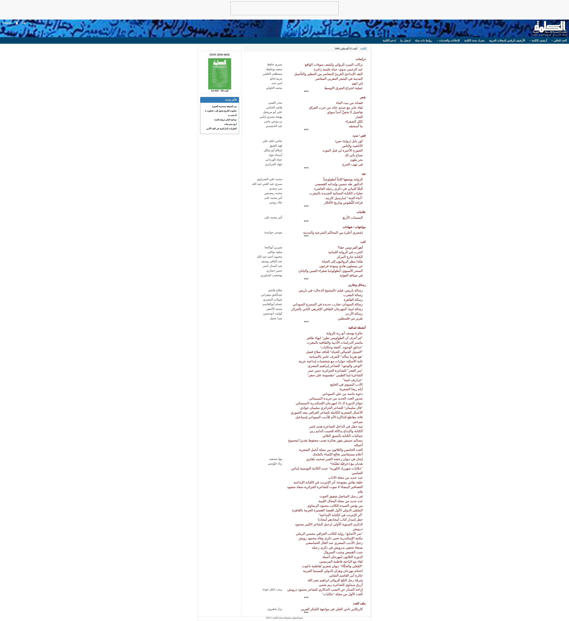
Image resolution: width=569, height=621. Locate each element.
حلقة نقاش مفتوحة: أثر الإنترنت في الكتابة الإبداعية (328, 482)
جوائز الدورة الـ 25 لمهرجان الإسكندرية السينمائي (329, 403)
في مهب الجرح (352, 164)
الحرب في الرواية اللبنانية (345, 252)
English (7, 22)
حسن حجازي (274, 270)
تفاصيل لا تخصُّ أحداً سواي (345, 112)
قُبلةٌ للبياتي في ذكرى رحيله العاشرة (338, 188)
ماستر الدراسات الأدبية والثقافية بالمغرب (335, 342)
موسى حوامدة (273, 232)
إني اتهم (357, 83)
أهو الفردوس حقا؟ (350, 247)
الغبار (359, 117)
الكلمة (363, 48)
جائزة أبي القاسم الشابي (346, 575)
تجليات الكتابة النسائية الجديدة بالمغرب (336, 193)
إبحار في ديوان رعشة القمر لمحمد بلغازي (334, 459)
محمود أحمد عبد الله (269, 256)
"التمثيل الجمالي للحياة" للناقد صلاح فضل (334, 352)
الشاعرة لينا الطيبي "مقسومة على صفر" (335, 375)
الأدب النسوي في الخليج (346, 384)
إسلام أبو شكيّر (273, 150)
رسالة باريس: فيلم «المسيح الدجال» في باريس (331, 290)
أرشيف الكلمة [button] (539, 40)
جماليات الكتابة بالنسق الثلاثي (342, 436)
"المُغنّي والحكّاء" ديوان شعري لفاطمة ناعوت (332, 566)
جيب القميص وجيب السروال (343, 552)
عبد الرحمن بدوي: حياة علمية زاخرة (338, 69)
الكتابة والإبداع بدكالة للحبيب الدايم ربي (336, 431)
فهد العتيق (276, 145)
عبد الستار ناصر (272, 265)
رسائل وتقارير (357, 284)
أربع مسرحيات (230, 124)
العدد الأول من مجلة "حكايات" (342, 594)
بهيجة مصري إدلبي (270, 116)
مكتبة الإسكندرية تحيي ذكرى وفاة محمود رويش (330, 538)
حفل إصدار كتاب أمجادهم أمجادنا (340, 519)
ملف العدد (359, 603)
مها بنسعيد (275, 458)
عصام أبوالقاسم (272, 304)
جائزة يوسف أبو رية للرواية (344, 333)
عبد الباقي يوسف (271, 261)
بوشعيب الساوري (271, 275)
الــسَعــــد (232, 115)
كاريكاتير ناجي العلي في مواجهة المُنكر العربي (332, 609)
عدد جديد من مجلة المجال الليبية (340, 501)
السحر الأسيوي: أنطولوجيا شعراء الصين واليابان (330, 271)
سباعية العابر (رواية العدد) (225, 120)
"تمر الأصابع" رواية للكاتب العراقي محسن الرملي (329, 533)
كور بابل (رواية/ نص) (349, 141)
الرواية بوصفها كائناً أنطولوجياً (343, 179)
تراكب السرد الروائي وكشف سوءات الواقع (334, 64)
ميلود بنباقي (275, 251)
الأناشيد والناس (352, 146)
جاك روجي (275, 202)
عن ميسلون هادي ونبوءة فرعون (341, 266)
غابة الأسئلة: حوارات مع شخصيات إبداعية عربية (331, 361)
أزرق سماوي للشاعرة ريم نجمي (341, 585)
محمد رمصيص (273, 193)
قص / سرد (359, 135)
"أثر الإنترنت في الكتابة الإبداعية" (340, 515)
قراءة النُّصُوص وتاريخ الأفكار (343, 202)
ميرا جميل (276, 318)
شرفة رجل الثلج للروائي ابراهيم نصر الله (335, 580)
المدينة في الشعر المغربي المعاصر (339, 78)
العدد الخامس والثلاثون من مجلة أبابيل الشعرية (331, 450)
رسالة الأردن (354, 313)
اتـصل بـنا (405, 40)
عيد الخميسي (274, 125)
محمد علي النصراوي (269, 179)
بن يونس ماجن (273, 121)
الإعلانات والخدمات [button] (449, 40)
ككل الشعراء (354, 121)
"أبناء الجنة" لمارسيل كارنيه (344, 198)
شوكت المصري (272, 299)
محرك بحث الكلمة (474, 40)
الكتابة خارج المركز (350, 257)
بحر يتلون (356, 160)
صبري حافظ (274, 64)
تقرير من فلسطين (350, 318)
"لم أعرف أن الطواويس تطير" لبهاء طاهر (335, 338)
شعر (363, 97)
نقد (364, 173)
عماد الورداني (273, 159)
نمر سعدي (275, 188)
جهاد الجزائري (273, 164)
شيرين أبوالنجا (273, 247)
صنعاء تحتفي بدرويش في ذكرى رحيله (337, 547)
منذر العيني (275, 102)
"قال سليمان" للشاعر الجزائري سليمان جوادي (331, 408)
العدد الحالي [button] (560, 40)
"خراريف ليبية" (353, 380)
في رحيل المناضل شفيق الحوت (341, 496)
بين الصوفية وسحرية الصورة (224, 106)
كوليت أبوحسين (272, 313)
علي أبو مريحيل (272, 112)
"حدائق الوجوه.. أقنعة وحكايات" (341, 347)
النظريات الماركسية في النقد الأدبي (221, 128)
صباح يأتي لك (354, 155)
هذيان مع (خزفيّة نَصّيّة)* (346, 463)
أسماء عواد (275, 155)
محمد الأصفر (274, 308)
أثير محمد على (273, 197)
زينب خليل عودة (272, 589)
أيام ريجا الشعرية (351, 389)
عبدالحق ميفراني (271, 294)
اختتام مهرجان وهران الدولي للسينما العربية (333, 571)
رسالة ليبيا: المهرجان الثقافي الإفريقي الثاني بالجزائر (327, 309)
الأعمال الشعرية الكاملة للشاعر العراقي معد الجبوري (327, 412)
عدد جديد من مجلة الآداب (345, 477)
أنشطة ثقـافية (357, 327)
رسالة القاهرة (353, 300)
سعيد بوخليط (274, 69)
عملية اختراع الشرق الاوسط (343, 88)
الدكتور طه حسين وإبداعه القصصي (339, 184)
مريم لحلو (276, 78)
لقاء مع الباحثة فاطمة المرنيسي (341, 561)
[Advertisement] (284, 8)
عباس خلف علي (272, 140)
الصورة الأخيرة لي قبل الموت (342, 150)
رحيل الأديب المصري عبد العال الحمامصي (334, 543)
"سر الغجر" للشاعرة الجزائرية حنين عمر (335, 370)
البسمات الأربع (353, 217)
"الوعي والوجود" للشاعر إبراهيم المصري (335, 366)
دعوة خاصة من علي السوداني (342, 394)
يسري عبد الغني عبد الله (267, 183)
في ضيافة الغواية (351, 275)
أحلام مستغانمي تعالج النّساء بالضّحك (338, 454)
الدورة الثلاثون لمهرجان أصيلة (342, 557)
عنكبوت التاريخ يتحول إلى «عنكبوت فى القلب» (217, 111)
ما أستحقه (356, 126)
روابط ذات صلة (423, 40)
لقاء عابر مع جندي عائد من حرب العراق (336, 107)
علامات (361, 212)
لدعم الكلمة (389, 40)
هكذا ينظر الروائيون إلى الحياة (342, 261)
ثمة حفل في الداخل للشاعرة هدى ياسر (336, 426)
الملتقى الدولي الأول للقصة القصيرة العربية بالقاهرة (327, 510)
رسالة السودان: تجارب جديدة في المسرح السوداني (328, 304)
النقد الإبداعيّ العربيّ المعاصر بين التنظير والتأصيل (328, 74)
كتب (363, 241)
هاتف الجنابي (274, 107)
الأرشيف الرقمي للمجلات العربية (507, 40)
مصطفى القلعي (272, 73)
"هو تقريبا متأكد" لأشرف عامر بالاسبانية (336, 356)
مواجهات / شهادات (354, 227)
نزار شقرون (274, 608)
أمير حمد (276, 83)
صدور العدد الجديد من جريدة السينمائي (336, 398)
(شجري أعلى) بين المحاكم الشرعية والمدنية (333, 232)
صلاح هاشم (275, 290)
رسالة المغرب (353, 295)
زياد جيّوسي (275, 463)
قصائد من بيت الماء (349, 103)
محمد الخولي (274, 87)
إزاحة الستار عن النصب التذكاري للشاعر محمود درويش (325, 589)
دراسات (361, 59)
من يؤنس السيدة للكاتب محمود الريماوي (335, 505)
